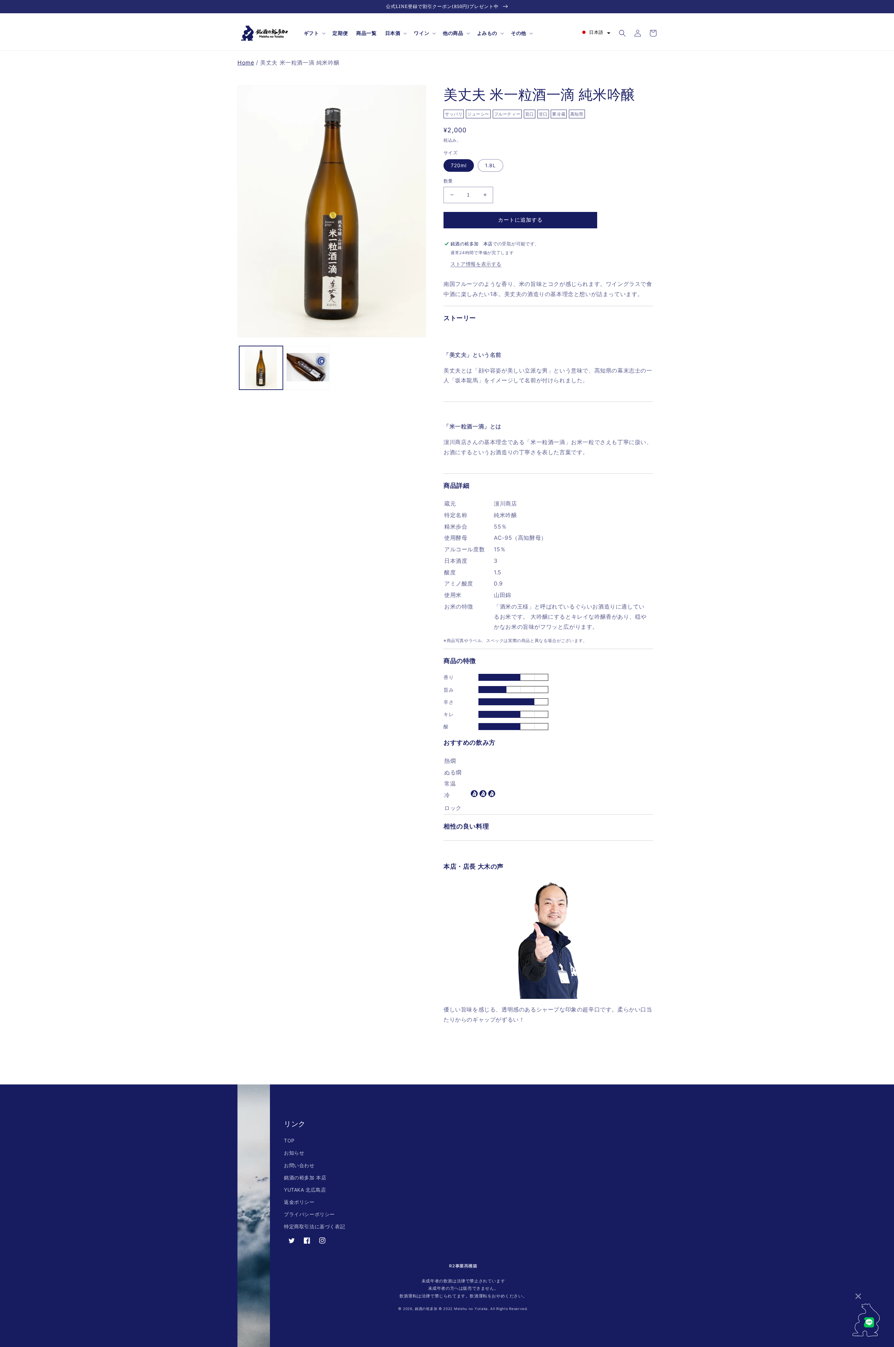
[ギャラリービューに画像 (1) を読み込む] (261, 368)
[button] (314, 33)
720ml (459, 165)
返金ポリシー (299, 1202)
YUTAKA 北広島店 (305, 1190)
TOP (289, 1140)
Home (245, 62)
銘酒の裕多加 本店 (305, 1177)
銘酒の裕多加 (426, 1308)
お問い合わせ (299, 1165)
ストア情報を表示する (475, 264)
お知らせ (294, 1153)
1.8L (490, 165)
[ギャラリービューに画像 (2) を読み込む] (308, 368)
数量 (448, 181)
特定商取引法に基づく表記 (314, 1226)
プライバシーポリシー (309, 1214)
